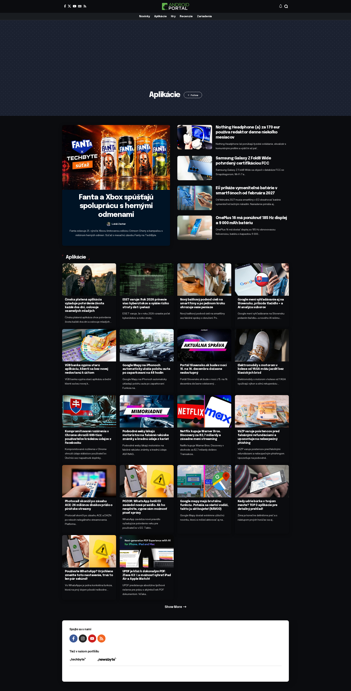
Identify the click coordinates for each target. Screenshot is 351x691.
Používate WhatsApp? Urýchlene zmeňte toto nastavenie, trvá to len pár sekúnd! (89, 575)
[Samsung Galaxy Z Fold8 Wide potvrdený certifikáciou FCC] (194, 168)
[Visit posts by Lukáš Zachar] (109, 224)
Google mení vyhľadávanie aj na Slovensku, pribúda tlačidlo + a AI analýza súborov (261, 303)
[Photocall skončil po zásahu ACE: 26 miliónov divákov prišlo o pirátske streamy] (89, 481)
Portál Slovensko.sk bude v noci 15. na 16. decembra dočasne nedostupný (203, 369)
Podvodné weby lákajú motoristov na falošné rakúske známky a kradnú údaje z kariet (145, 435)
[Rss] (84, 6)
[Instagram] (83, 638)
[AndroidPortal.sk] (175, 6)
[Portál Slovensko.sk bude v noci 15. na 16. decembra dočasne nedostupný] (204, 345)
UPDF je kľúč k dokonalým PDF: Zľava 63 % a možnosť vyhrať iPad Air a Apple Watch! (146, 575)
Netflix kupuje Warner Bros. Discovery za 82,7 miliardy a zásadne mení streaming (200, 435)
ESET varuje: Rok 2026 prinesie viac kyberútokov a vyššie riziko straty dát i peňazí (145, 303)
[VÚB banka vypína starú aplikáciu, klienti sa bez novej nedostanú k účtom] (89, 345)
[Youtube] (92, 638)
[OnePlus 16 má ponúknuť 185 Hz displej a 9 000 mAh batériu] (194, 228)
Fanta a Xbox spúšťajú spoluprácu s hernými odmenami (116, 206)
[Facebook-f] (73, 638)
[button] (286, 6)
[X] (69, 6)
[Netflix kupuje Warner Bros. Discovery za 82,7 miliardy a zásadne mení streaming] (204, 411)
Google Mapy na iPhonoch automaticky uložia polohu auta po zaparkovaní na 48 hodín (146, 369)
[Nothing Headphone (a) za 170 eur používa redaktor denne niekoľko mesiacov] (194, 137)
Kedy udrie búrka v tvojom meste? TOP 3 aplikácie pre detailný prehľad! (257, 505)
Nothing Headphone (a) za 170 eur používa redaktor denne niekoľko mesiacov (248, 132)
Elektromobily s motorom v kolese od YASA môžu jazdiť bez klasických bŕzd (261, 369)
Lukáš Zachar (119, 224)
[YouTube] (74, 6)
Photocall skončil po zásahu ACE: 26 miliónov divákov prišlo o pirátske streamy (88, 505)
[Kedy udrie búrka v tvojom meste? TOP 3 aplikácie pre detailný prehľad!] (262, 481)
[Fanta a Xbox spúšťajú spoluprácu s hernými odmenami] (116, 157)
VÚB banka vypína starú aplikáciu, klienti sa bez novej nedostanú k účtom (86, 369)
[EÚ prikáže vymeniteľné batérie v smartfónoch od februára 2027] (194, 198)
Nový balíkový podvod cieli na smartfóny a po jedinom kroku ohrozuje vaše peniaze (202, 303)
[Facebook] (65, 6)
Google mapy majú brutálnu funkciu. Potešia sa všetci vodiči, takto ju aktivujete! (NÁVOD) (204, 505)
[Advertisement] (175, 61)
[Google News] (79, 6)
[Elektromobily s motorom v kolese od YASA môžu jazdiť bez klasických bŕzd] (262, 345)
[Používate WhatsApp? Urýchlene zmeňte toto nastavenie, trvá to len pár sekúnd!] (89, 551)
